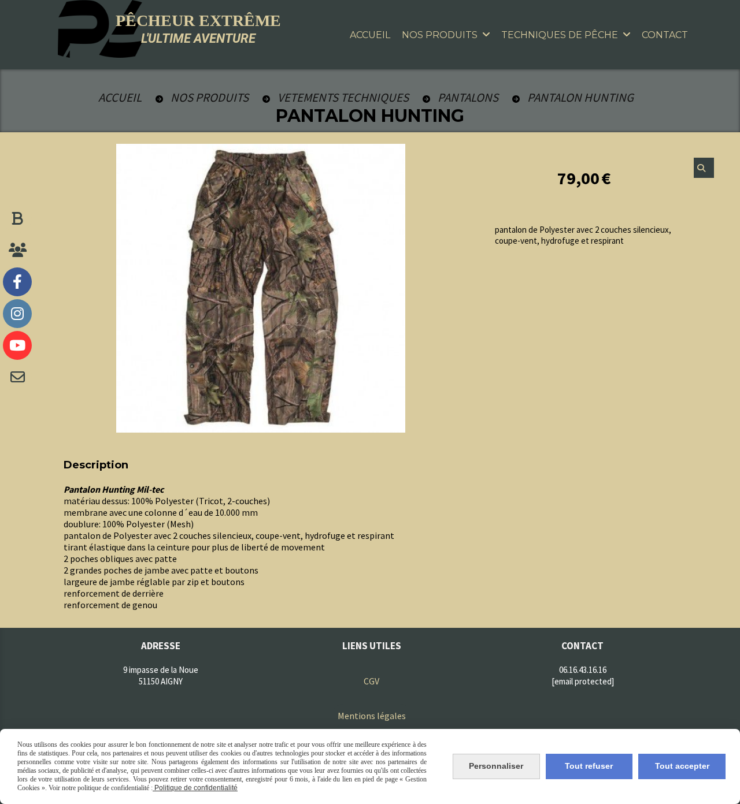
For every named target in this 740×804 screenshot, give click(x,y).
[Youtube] (17, 345)
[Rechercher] (704, 168)
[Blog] (17, 218)
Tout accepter (682, 765)
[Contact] (17, 377)
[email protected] (583, 681)
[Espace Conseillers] (17, 250)
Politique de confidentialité (195, 788)
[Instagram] (17, 313)
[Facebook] (17, 281)
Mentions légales (372, 715)
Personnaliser (496, 765)
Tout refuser (589, 765)
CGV (371, 681)
